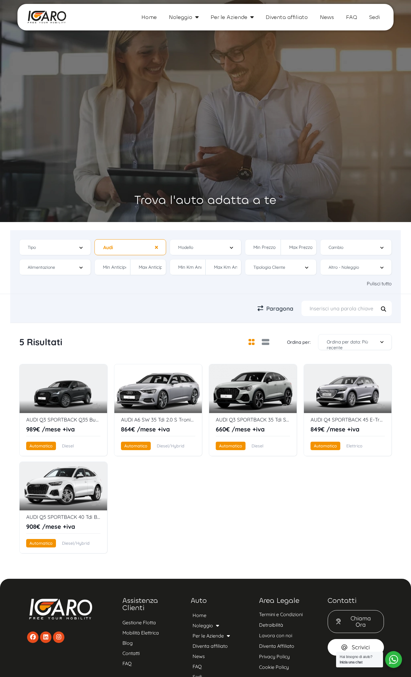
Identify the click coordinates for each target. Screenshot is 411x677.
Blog (127, 643)
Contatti (131, 653)
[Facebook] (33, 637)
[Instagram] (58, 637)
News (327, 17)
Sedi (374, 17)
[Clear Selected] (156, 247)
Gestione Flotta (139, 622)
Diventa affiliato (287, 17)
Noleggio (180, 17)
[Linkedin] (45, 637)
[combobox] (55, 247)
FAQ (351, 17)
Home (149, 17)
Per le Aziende (229, 17)
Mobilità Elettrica (140, 633)
